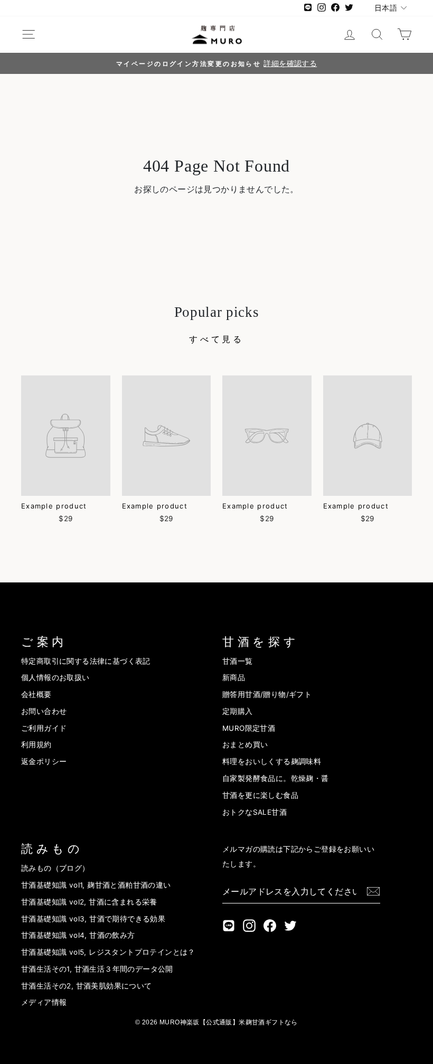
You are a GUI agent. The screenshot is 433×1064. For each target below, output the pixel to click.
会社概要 (36, 694)
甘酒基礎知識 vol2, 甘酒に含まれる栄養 (89, 902)
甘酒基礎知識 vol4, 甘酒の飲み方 (78, 935)
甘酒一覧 (237, 661)
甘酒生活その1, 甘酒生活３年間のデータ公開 (97, 969)
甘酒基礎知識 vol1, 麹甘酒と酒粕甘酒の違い (96, 885)
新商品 (233, 677)
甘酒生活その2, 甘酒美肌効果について (86, 986)
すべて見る (216, 339)
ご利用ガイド (44, 728)
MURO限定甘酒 (248, 728)
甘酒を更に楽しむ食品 (260, 795)
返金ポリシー (44, 761)
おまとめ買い (245, 744)
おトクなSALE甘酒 (254, 812)
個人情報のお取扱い (55, 677)
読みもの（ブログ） (55, 868)
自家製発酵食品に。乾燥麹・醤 (275, 778)
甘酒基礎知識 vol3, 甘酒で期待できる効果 (93, 919)
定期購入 (237, 711)
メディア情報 (44, 1002)
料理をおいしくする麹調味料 (271, 761)
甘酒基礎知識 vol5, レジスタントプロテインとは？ (108, 952)
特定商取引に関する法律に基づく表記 (85, 661)
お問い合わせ (44, 711)
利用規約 (36, 744)
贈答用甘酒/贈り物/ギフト (267, 694)
